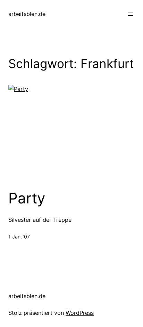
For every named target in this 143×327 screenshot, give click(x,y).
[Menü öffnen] (130, 14)
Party (26, 198)
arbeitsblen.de (26, 13)
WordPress (80, 312)
